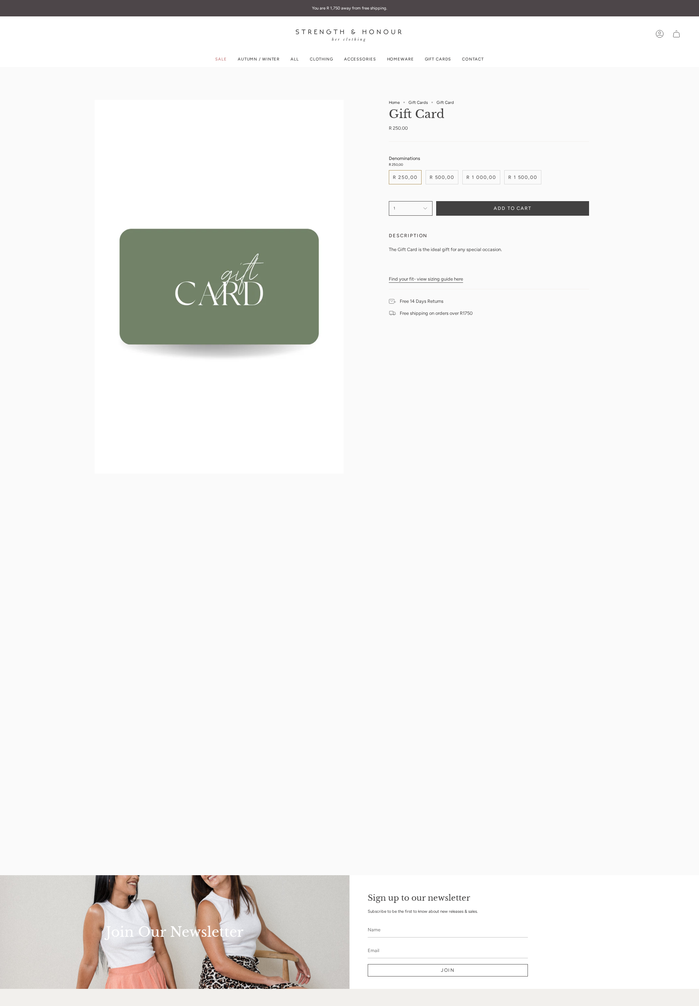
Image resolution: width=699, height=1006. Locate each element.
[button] (321, 59)
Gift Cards (418, 102)
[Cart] (676, 33)
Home (394, 102)
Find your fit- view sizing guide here (426, 279)
